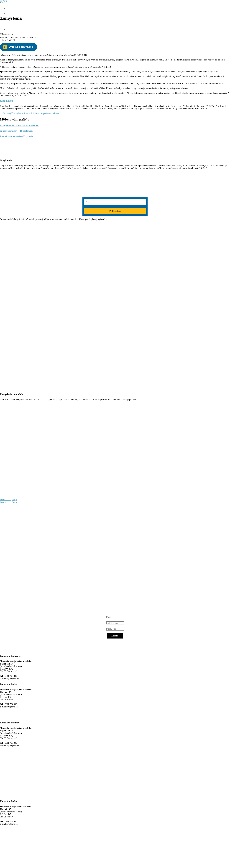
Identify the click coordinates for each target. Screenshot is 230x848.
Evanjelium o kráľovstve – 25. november (19, 125)
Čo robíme (11, 8)
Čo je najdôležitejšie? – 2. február (16, 113)
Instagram (15, 593)
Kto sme (10, 6)
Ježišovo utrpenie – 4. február (47, 113)
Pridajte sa (14, 21)
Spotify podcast (18, 595)
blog (8, 11)
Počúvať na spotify (8, 499)
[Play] (18, 47)
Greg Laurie (6, 100)
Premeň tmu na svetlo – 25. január (16, 136)
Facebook (15, 569)
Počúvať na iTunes (8, 502)
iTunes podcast (18, 598)
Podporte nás (12, 29)
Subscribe (115, 636)
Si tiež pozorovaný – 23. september (16, 131)
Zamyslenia (11, 13)
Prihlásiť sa (115, 211)
